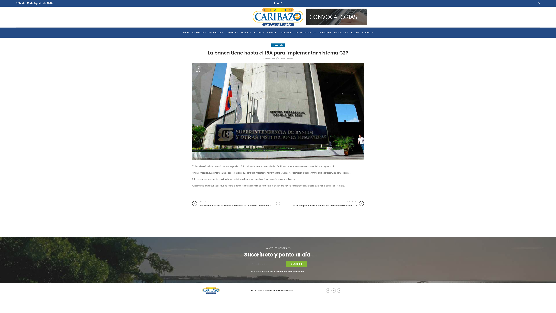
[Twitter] (278, 3)
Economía (278, 45)
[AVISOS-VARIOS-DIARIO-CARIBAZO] (336, 16)
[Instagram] (281, 3)
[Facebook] (274, 3)
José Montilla (288, 290)
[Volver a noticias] (278, 203)
